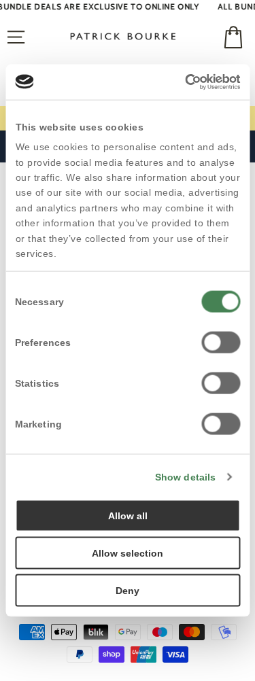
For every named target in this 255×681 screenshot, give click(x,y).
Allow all (128, 515)
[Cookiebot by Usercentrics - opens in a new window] (182, 82)
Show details (185, 476)
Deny (127, 589)
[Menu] (16, 37)
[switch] (220, 342)
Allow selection (127, 552)
